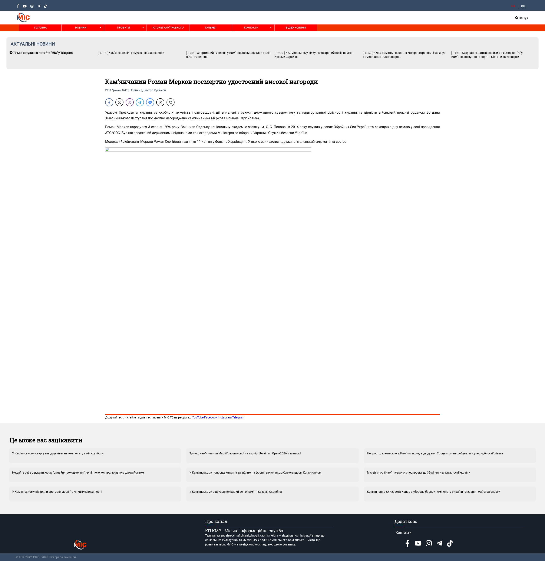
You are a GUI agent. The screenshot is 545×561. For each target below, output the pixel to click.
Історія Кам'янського (168, 27)
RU (523, 6)
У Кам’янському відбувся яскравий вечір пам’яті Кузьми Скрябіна (314, 55)
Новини (80, 27)
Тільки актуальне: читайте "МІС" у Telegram (43, 52)
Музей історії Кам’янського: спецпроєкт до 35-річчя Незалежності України (418, 472)
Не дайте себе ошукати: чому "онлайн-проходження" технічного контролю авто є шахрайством (78, 472)
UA (513, 6)
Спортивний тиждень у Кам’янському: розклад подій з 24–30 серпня (228, 55)
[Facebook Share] (109, 102)
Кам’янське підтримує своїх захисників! (132, 52)
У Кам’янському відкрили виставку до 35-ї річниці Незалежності (57, 491)
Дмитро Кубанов (154, 90)
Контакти (251, 27)
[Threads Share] (160, 102)
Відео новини (296, 27)
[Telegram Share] (140, 102)
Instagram (225, 417)
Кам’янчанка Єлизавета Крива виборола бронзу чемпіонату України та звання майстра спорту (433, 491)
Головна (40, 27)
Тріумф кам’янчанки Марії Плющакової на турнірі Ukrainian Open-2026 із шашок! (245, 453)
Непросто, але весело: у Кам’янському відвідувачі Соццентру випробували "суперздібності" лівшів (435, 453)
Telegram (238, 417)
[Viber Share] (130, 102)
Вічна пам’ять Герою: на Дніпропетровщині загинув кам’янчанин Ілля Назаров (404, 55)
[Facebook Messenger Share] (150, 102)
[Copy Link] (170, 102)
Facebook (210, 417)
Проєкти (123, 27)
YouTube (198, 417)
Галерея (210, 27)
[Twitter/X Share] (119, 102)
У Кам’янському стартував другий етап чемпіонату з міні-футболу (58, 453)
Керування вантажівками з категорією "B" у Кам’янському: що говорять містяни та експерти (487, 55)
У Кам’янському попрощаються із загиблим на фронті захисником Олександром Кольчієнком (255, 472)
